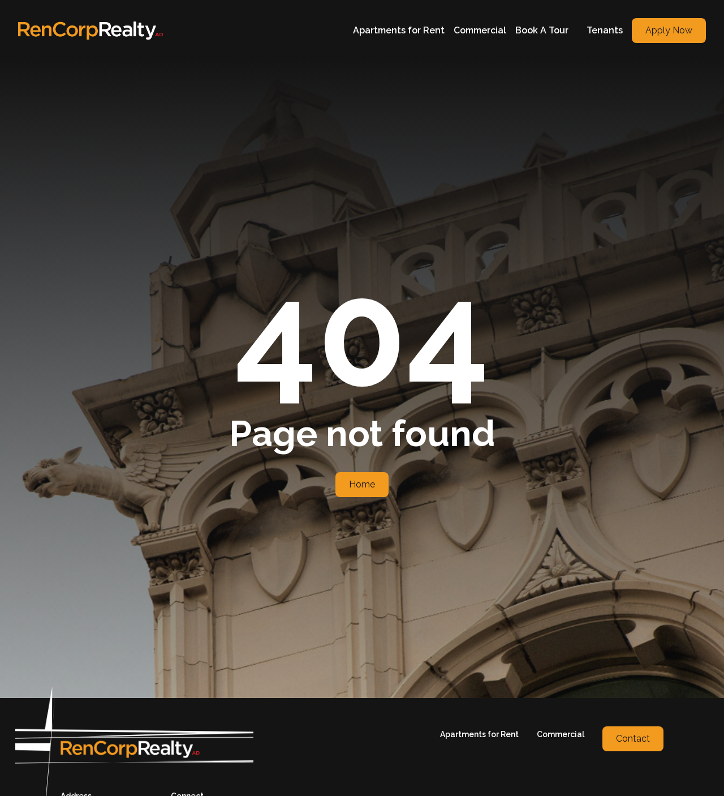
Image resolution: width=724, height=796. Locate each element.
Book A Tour (541, 30)
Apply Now (668, 30)
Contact (633, 738)
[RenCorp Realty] (90, 31)
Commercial (480, 30)
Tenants (605, 30)
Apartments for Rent (399, 30)
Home (362, 484)
